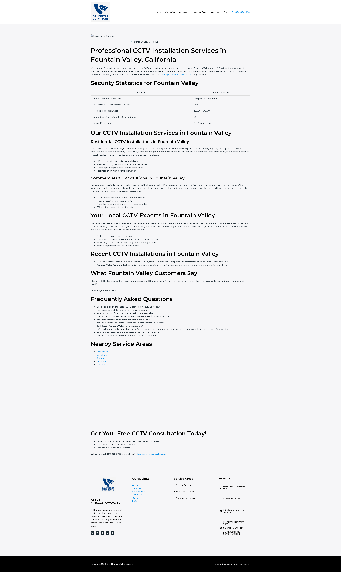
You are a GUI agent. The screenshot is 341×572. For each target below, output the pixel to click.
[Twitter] (97, 533)
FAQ (225, 12)
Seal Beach (102, 351)
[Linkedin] (112, 533)
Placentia (101, 364)
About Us (170, 12)
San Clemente (104, 355)
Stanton (101, 358)
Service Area (200, 12)
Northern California (185, 498)
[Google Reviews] (107, 533)
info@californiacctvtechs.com (177, 74)
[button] (241, 12)
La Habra (101, 361)
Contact (214, 12)
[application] (188, 12)
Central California (184, 485)
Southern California (185, 491)
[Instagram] (102, 533)
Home (158, 12)
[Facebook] (92, 533)
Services (183, 12)
